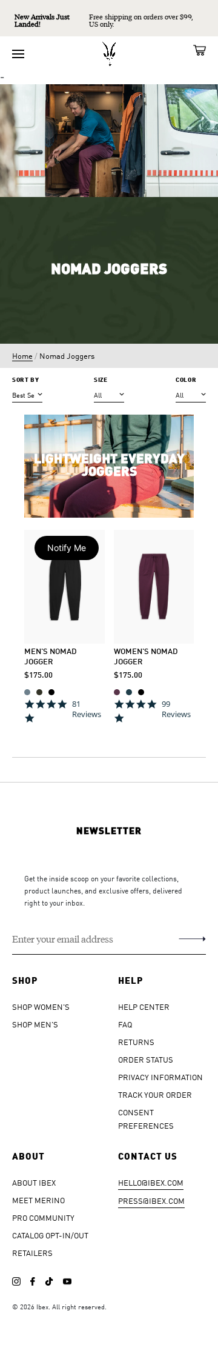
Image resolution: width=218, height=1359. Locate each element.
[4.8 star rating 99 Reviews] (154, 726)
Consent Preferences (146, 1118)
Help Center (144, 1006)
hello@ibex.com (150, 1182)
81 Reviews (86, 709)
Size (101, 380)
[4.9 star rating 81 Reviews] (64, 726)
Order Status (145, 1059)
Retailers (32, 1252)
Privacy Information (160, 1077)
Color (186, 380)
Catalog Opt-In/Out (50, 1235)
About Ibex (34, 1182)
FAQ (125, 1024)
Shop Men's (35, 1024)
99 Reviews (176, 709)
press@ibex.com (151, 1200)
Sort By (25, 380)
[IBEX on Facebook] (32, 1281)
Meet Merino (38, 1200)
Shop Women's (41, 1006)
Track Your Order (155, 1094)
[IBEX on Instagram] (16, 1281)
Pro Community (43, 1217)
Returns (136, 1041)
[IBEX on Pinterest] (67, 1281)
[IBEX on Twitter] (49, 1281)
